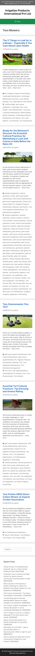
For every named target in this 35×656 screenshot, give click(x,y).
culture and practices (23, 223)
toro (28, 272)
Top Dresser (23, 207)
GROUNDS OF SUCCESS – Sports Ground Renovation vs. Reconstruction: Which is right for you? (17, 629)
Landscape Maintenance (11, 96)
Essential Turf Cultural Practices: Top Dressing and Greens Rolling (15, 389)
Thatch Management (10, 270)
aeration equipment (12, 215)
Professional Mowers (23, 115)
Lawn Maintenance (15, 110)
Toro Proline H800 (18, 538)
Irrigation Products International (18, 93)
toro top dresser (18, 479)
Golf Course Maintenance (22, 199)
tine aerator (23, 270)
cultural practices (20, 220)
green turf (17, 256)
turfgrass (27, 291)
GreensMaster (8, 373)
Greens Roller (7, 204)
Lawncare (26, 110)
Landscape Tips (17, 107)
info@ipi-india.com (14, 3)
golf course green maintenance (16, 354)
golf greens (7, 253)
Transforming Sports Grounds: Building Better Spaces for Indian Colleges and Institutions (15, 600)
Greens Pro (27, 201)
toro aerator (7, 275)
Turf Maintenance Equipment (15, 532)
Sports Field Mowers (12, 535)
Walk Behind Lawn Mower (22, 101)
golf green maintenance (11, 250)
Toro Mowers (14, 121)
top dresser (14, 473)
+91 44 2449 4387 (25, 3)
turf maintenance (26, 121)
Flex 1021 (8, 371)
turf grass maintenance (19, 289)
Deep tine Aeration (9, 226)
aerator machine (16, 218)
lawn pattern (18, 264)
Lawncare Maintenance (11, 112)
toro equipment (17, 275)
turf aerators (13, 286)
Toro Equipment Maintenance (13, 210)
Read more (17, 88)
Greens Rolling (15, 259)
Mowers (19, 373)
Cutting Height (10, 104)
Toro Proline (7, 538)
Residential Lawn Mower (11, 118)
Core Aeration (8, 220)
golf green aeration (23, 248)
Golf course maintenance (22, 240)
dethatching (7, 231)
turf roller (17, 482)
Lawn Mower (24, 99)
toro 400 (17, 476)
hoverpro (6, 473)
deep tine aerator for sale (20, 229)
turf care (22, 286)
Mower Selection (9, 115)
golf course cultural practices (20, 234)
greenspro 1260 (25, 471)
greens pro (14, 471)
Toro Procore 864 (18, 283)
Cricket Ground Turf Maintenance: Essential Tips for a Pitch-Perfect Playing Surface (16, 569)
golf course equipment (11, 237)
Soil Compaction (8, 267)
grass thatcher (8, 256)
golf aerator (16, 231)
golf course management (12, 242)
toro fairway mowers (19, 278)
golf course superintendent (12, 201)
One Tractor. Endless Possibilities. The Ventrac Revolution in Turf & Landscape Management (17, 608)
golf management (18, 253)
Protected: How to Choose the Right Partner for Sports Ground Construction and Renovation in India (17, 576)
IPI (5, 93)
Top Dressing (13, 272)
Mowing (5, 101)
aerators (26, 218)
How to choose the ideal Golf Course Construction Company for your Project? (17, 639)
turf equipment (8, 482)
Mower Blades (25, 112)
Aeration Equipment (12, 193)
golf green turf (26, 250)
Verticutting (22, 294)
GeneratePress (20, 653)
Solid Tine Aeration (22, 267)
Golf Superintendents (20, 371)
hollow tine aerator (20, 261)
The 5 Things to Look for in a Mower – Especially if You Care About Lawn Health (17, 43)
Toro (10, 101)
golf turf (28, 253)
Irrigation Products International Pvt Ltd (17, 12)
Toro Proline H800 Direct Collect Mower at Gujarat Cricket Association (16, 497)
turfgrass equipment (10, 294)
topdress (22, 272)
